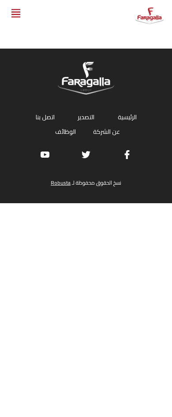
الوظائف (65, 132)
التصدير (86, 117)
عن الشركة (106, 132)
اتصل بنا (45, 117)
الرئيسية (127, 117)
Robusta (61, 183)
